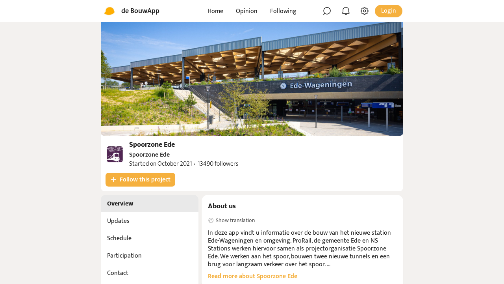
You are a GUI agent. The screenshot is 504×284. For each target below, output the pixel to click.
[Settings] (364, 11)
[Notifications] (345, 11)
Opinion (247, 11)
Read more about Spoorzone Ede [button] (252, 276)
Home (215, 11)
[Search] (326, 11)
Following (283, 11)
